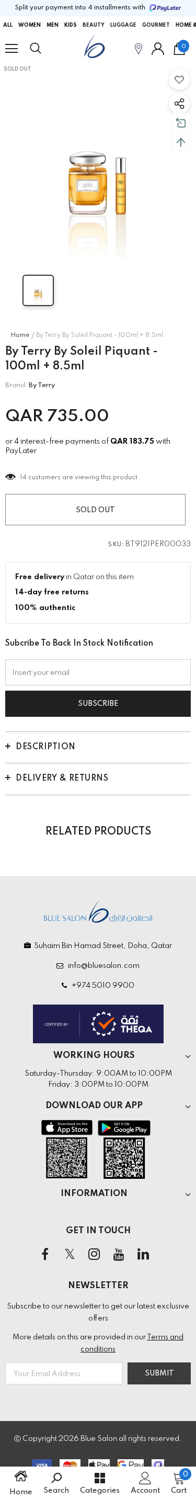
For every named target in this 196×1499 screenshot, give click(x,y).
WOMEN (29, 25)
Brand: (16, 385)
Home (20, 335)
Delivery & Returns (62, 778)
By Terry (42, 385)
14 (23, 478)
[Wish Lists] (179, 79)
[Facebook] (45, 1254)
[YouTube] (118, 1254)
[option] (98, 161)
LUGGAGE (123, 25)
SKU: (116, 545)
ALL (8, 25)
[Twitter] (69, 1254)
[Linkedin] (143, 1254)
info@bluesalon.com (102, 966)
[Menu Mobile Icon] (11, 48)
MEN (53, 25)
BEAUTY (94, 25)
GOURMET (156, 25)
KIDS (70, 25)
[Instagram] (94, 1254)
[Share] (179, 103)
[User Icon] (158, 48)
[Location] (138, 48)
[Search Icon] (45, 48)
